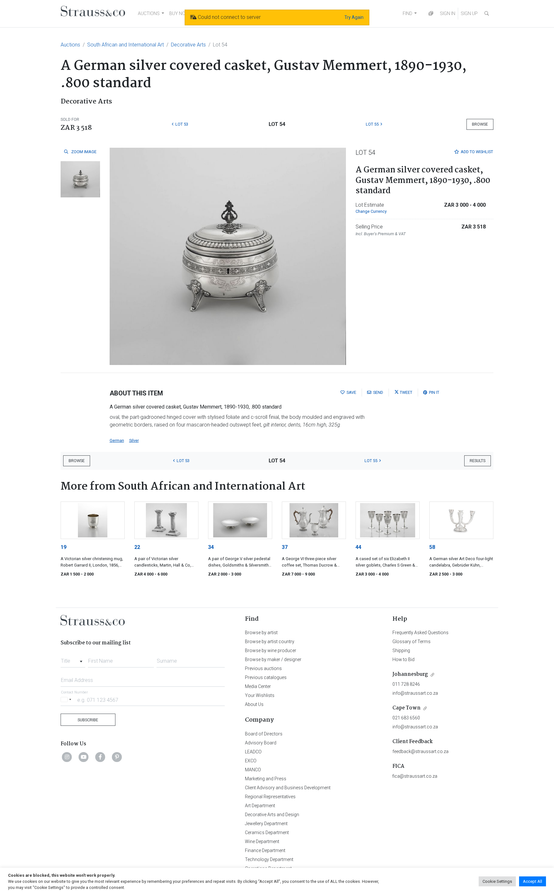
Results (477, 460)
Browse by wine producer (270, 650)
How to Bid (403, 659)
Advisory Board (260, 742)
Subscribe (88, 719)
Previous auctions (263, 668)
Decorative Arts (188, 45)
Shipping (401, 650)
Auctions (70, 45)
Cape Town (406, 708)
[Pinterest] (117, 757)
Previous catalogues (266, 677)
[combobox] (73, 659)
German (117, 440)
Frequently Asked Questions (420, 632)
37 (285, 547)
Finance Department (265, 850)
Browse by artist (261, 632)
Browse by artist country (269, 641)
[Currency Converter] (430, 14)
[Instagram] (67, 757)
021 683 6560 (406, 717)
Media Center (258, 686)
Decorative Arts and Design (272, 814)
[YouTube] (83, 757)
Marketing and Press (265, 778)
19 (63, 547)
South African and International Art (125, 45)
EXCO (250, 760)
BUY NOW (179, 13)
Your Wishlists (259, 695)
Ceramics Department (267, 832)
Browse (480, 124)
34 (211, 547)
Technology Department (269, 859)
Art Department (260, 805)
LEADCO (253, 751)
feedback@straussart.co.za (420, 751)
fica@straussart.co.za (414, 776)
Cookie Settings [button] (497, 881)
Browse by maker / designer (273, 659)
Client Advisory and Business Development (288, 787)
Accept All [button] (532, 881)
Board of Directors (263, 733)
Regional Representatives (270, 796)
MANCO (253, 769)
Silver (134, 440)
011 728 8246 (406, 684)
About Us (254, 704)
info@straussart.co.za (415, 693)
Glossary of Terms (411, 641)
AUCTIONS (149, 13)
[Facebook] (100, 757)
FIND (407, 13)
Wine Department (262, 841)
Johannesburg (410, 674)
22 (137, 547)
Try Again (354, 17)
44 (358, 547)
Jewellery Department (266, 823)
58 (432, 547)
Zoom (83, 151)
